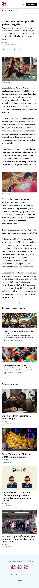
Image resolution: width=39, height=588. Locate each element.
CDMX (11, 11)
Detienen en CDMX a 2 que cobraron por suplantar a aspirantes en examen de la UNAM (16, 496)
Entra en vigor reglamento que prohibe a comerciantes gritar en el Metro (18, 539)
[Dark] (24, 4)
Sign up (19, 580)
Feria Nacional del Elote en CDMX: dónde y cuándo (16, 455)
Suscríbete (32, 4)
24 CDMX (5, 42)
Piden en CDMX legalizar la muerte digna (16, 417)
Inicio (4, 11)
